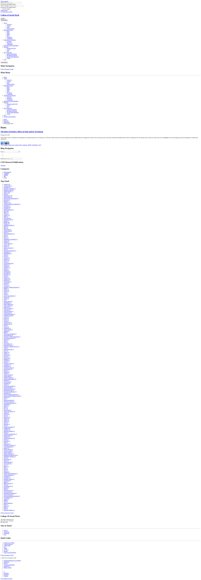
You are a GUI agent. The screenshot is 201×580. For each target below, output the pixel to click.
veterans (7, 397)
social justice (8, 463)
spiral (6, 482)
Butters (6, 353)
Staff (8, 27)
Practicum (9, 37)
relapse (6, 466)
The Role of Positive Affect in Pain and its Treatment (22, 132)
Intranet (6, 551)
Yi (5, 300)
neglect (6, 506)
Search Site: (4, 2)
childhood (7, 428)
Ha (5, 398)
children (7, 418)
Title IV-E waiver (9, 401)
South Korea (8, 312)
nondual (7, 331)
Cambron (7, 429)
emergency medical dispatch (11, 287)
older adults (7, 281)
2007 (6, 501)
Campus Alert (4, 10)
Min (6, 228)
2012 (6, 235)
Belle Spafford (7, 172)
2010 (6, 485)
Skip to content (4, 1)
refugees (7, 280)
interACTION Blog (12, 54)
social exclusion (8, 311)
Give (5, 59)
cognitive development (10, 493)
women (6, 277)
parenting (7, 477)
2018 (6, 211)
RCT (6, 351)
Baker (6, 212)
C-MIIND (6, 173)
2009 (6, 489)
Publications (7, 122)
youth (6, 294)
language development (10, 391)
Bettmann (7, 274)
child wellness (8, 301)
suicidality (7, 365)
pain (6, 293)
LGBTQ (7, 414)
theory (6, 238)
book (6, 236)
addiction (7, 202)
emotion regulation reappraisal (12, 204)
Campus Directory (8, 544)
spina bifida (7, 459)
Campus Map (7, 545)
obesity (6, 246)
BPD (6, 504)
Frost (6, 276)
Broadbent (7, 207)
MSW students (8, 449)
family (6, 461)
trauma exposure (9, 248)
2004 (6, 508)
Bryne (6, 284)
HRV (6, 217)
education (7, 383)
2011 (6, 469)
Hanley (7, 193)
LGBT (6, 317)
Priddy (6, 221)
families (6, 242)
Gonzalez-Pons (8, 219)
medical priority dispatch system (12, 396)
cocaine (6, 321)
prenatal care (8, 322)
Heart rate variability (10, 188)
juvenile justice (8, 387)
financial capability (9, 431)
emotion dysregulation (10, 334)
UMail (5, 548)
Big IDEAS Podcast (12, 55)
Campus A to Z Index (9, 542)
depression (7, 393)
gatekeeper (7, 328)
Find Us (6, 530)
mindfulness (35, 145)
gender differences (9, 233)
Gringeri (7, 257)
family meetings (8, 304)
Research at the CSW (12, 104)
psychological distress (10, 403)
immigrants (7, 366)
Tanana (6, 290)
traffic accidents (8, 308)
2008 (6, 500)
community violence (10, 445)
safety (6, 470)
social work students (10, 296)
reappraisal (7, 480)
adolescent (7, 444)
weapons (7, 286)
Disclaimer (6, 562)
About (5, 23)
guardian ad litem (9, 363)
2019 (6, 214)
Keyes (6, 262)
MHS (6, 226)
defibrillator (7, 303)
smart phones (8, 343)
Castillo (6, 283)
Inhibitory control (9, 190)
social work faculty (9, 411)
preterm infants (8, 503)
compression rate (9, 349)
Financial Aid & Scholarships (11, 45)
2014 (6, 439)
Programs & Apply (8, 30)
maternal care (8, 324)
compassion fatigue (9, 314)
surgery (6, 291)
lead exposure (8, 492)
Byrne (6, 362)
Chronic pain (8, 185)
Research (6, 47)
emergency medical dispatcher (12, 336)
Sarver (6, 356)
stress (6, 415)
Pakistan (7, 359)
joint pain (7, 200)
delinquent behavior (9, 389)
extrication (7, 310)
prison (6, 370)
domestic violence (9, 479)
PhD (8, 35)
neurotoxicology (9, 490)
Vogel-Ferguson (8, 263)
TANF (6, 373)
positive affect (18, 145)
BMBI (6, 288)
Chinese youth (8, 451)
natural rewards (8, 374)
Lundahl (7, 270)
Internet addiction (9, 453)
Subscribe (3, 165)
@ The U (6, 549)
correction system (9, 367)
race (6, 465)
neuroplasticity (8, 486)
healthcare (7, 279)
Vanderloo (7, 404)
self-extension (8, 369)
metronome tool (8, 345)
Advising (9, 41)
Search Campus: (5, 6)
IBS (5, 468)
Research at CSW (11, 48)
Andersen (7, 267)
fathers (6, 406)
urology (6, 448)
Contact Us (6, 532)
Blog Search (4, 158)
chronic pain (11, 145)
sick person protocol (9, 338)
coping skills (8, 376)
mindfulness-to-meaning (10, 239)
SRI (8, 51)
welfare (6, 499)
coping (6, 384)
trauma (6, 318)
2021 (6, 194)
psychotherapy (8, 497)
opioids (7, 215)
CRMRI (6, 175)
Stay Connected (8, 52)
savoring (7, 205)
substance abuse (8, 315)
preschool (7, 476)
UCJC (8, 49)
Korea (6, 319)
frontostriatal (8, 253)
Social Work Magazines (13, 57)
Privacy (6, 563)
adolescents (7, 229)
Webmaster (6, 533)
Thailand (7, 360)
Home (5, 77)
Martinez (7, 264)
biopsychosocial (8, 494)
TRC (6, 407)
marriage (7, 372)
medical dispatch (9, 209)
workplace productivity (10, 434)
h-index (6, 352)
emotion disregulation (10, 379)
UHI (6, 341)
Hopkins (7, 380)
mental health (8, 231)
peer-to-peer (7, 382)
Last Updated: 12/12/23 (6, 578)
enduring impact (9, 377)
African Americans (9, 438)
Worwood (7, 355)
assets (6, 232)
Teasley (6, 260)
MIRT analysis (8, 483)
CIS (5, 547)
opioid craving (8, 329)
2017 (6, 408)
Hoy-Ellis (7, 273)
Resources (9, 42)
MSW (8, 34)
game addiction (8, 335)
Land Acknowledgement (10, 552)
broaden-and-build (9, 427)
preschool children (9, 510)
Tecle (6, 256)
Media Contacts (8, 567)
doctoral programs (9, 400)
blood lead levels (9, 390)
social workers (8, 243)
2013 (6, 458)
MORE (29, 145)
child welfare (8, 305)
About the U (7, 566)
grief (6, 442)
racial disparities (8, 446)
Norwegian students (9, 386)
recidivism (7, 358)
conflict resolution (9, 475)
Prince (6, 201)
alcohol (6, 487)
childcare (7, 424)
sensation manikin (9, 225)
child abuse (7, 410)
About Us (9, 24)
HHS (8, 33)
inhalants (7, 472)
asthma (6, 420)
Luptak (6, 266)
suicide (6, 327)
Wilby (6, 269)
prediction (7, 252)
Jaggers (6, 240)
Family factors (8, 452)
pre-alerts (7, 208)
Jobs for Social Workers (10, 116)
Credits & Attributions (9, 565)
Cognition (7, 187)
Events (8, 58)
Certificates (9, 38)
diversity (7, 259)
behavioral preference (10, 250)
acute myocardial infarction (11, 394)
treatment (25, 145)
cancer (6, 245)
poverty (6, 421)
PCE (6, 325)
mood (6, 342)
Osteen (7, 297)
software (7, 339)
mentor (6, 298)
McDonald (7, 272)
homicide (7, 441)
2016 (6, 422)
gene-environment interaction (12, 496)
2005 (6, 507)
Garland (6, 145)
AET (6, 249)
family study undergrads (10, 473)
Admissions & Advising (10, 40)
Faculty (9, 25)
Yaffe (6, 255)
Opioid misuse (8, 191)
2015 (40, 145)
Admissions (10, 44)
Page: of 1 (10, 151)
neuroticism (7, 218)
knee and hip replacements (11, 198)
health (6, 432)
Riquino (7, 224)
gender (6, 413)
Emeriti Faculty (11, 28)
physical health (8, 462)
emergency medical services (11, 346)
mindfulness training (10, 456)
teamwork (7, 307)
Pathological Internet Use (11, 455)
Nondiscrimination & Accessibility (12, 560)
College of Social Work (10, 15)
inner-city (7, 417)
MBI (6, 332)
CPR (6, 348)
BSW (8, 31)
